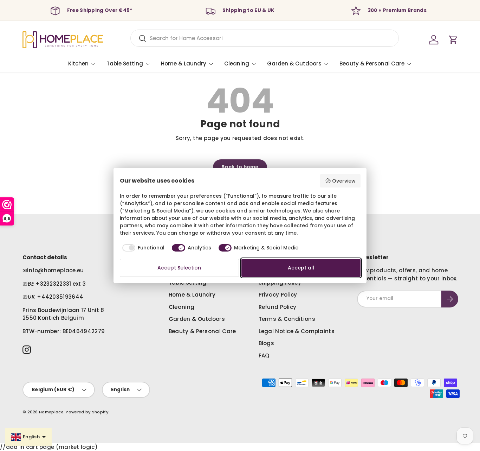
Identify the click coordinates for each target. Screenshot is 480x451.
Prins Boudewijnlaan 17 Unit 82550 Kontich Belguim (63, 314)
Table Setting (124, 63)
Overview (344, 180)
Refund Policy (278, 307)
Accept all (301, 267)
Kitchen (78, 63)
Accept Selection (179, 267)
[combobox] (264, 38)
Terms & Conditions (287, 319)
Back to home (240, 167)
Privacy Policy (278, 294)
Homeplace (51, 412)
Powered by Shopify (87, 412)
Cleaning (236, 63)
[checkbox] (142, 248)
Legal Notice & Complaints (297, 331)
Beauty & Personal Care (371, 63)
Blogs (266, 343)
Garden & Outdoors (294, 63)
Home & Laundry (183, 63)
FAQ (264, 355)
